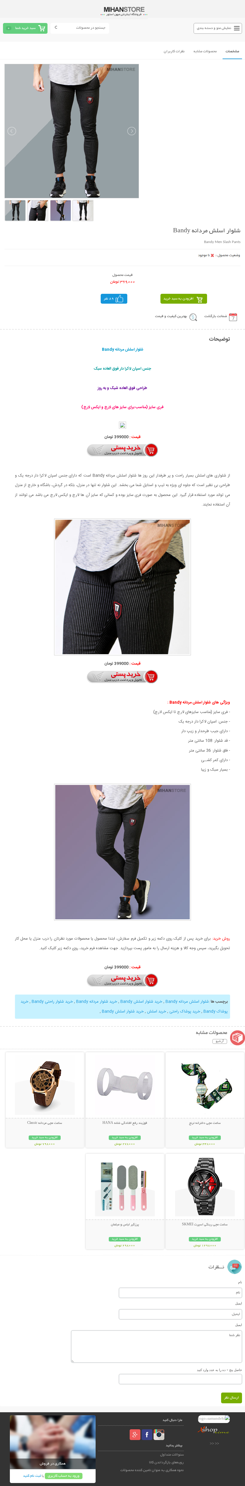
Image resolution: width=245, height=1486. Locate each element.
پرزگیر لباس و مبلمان (125, 1225)
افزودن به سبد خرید (178, 299)
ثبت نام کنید (32, 1476)
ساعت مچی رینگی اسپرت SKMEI (205, 1225)
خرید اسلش (156, 1011)
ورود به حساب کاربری (63, 1476)
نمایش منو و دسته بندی (214, 28)
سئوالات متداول (172, 1455)
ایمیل (238, 1303)
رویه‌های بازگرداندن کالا (166, 1463)
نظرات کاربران (174, 51)
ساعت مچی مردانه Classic (44, 1123)
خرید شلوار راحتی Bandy (52, 1001)
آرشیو (220, 1041)
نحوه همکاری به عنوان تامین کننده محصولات (152, 1470)
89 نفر (109, 299)
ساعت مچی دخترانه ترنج (205, 1123)
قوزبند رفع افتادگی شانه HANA (124, 1123)
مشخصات (232, 51)
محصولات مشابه (205, 51)
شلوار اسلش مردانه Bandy (187, 1001)
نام (240, 1282)
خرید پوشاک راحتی (184, 1011)
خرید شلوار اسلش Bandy (141, 1001)
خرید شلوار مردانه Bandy (96, 1001)
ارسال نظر (231, 1398)
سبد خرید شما (25, 28)
